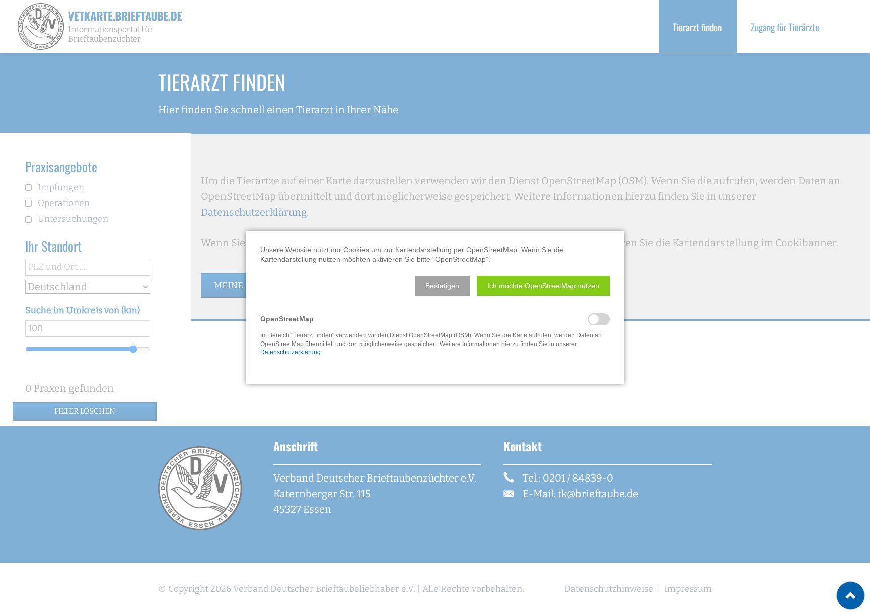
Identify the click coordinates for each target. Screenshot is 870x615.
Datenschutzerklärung (290, 352)
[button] (442, 286)
